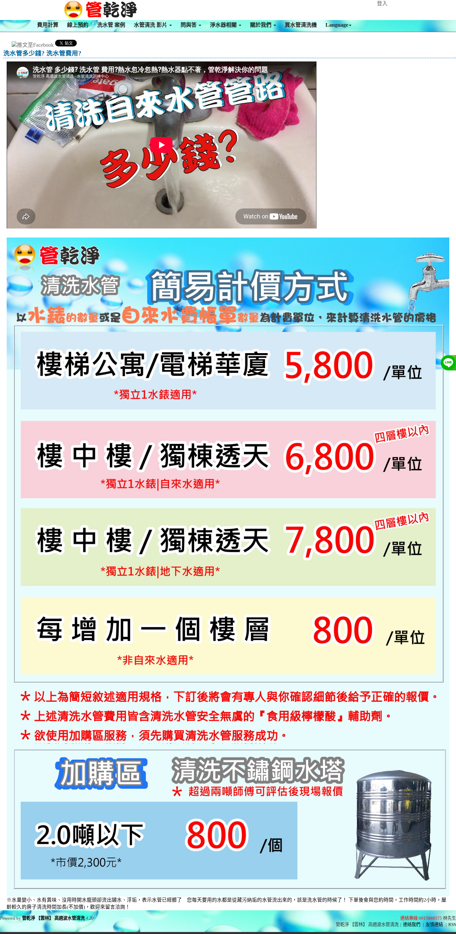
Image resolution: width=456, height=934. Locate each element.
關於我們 (261, 25)
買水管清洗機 (301, 25)
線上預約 (77, 25)
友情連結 (434, 924)
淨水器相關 (224, 25)
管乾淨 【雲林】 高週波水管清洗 (53, 918)
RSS (452, 924)
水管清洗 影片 (151, 25)
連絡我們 (411, 924)
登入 (382, 3)
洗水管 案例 (111, 25)
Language (336, 25)
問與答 (189, 25)
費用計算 (47, 25)
